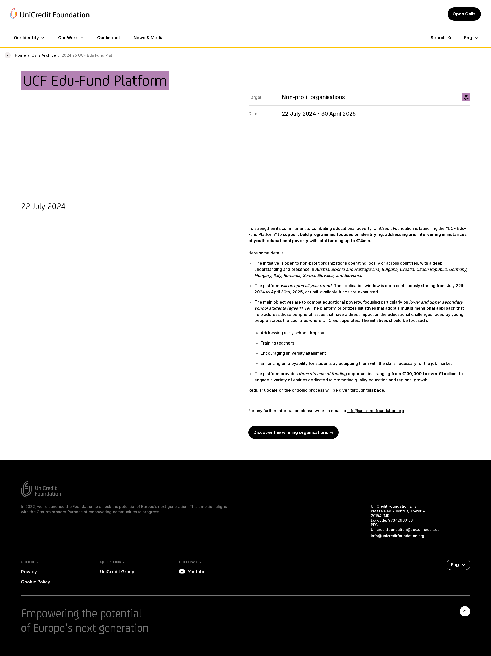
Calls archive (43, 55)
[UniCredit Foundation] (50, 19)
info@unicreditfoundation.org (375, 410)
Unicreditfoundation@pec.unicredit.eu (405, 529)
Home (20, 55)
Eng (468, 37)
